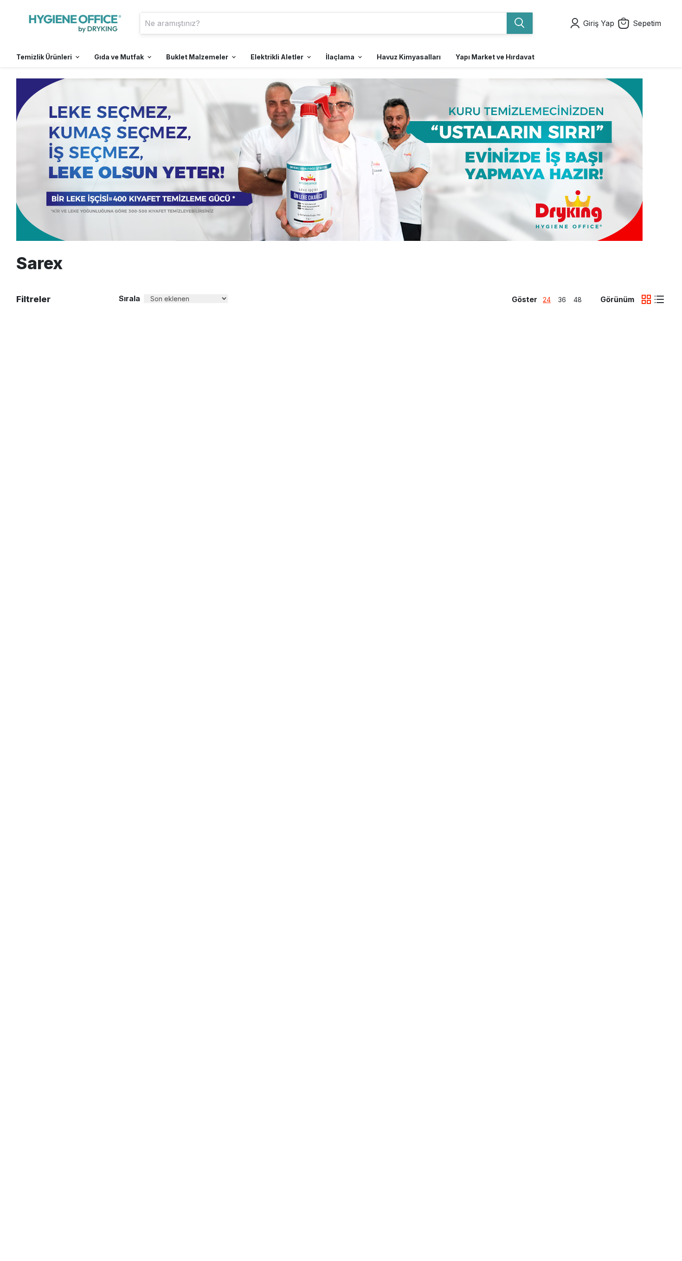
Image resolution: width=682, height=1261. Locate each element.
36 (562, 300)
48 (577, 300)
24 (547, 300)
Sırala (129, 298)
